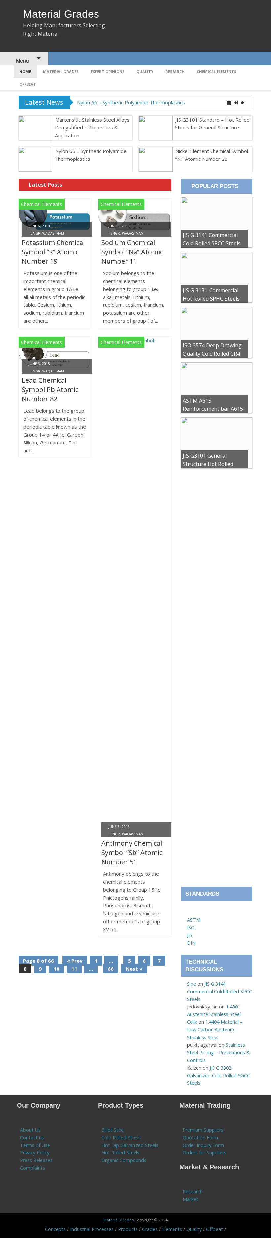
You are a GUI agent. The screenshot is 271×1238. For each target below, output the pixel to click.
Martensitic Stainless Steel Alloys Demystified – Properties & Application (92, 127)
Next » (134, 968)
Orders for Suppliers (204, 1153)
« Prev (75, 960)
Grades (150, 1229)
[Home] (190, 912)
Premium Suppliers (203, 1130)
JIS (189, 935)
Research (175, 71)
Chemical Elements (216, 71)
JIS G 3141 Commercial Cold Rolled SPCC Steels (219, 991)
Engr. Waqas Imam (47, 233)
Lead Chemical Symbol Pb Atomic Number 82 (50, 389)
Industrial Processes (92, 1229)
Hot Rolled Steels (120, 1153)
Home (25, 71)
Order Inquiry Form (203, 1145)
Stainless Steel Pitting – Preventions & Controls (218, 1052)
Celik (192, 1022)
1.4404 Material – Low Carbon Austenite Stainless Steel (215, 1029)
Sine (191, 984)
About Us (30, 1130)
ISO (191, 927)
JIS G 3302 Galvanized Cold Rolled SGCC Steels (218, 1075)
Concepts (55, 1229)
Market (190, 1199)
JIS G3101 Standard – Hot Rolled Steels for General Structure (212, 123)
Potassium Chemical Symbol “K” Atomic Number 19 (53, 251)
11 (74, 968)
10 (56, 968)
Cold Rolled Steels (121, 1137)
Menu (22, 60)
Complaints (32, 1168)
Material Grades (61, 14)
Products (128, 1229)
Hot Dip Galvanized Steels (129, 1145)
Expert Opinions (108, 71)
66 (111, 968)
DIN (191, 943)
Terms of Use (35, 1145)
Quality (144, 71)
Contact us (32, 1137)
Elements (172, 1229)
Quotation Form (200, 1137)
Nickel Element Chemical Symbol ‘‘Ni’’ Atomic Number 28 (211, 155)
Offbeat (27, 84)
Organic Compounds (123, 1160)
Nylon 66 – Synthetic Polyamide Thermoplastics (131, 102)
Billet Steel (113, 1130)
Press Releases (36, 1160)
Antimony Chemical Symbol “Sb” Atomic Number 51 (131, 852)
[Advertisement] (216, 679)
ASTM (193, 920)
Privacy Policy (34, 1153)
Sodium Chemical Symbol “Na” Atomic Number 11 (132, 251)
